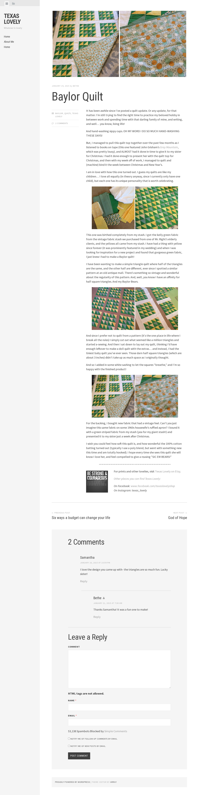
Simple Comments (115, 731)
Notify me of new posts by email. (88, 746)
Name (72, 700)
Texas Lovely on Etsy (167, 471)
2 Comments (61, 123)
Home (7, 36)
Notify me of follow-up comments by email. (94, 738)
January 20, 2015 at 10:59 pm (95, 562)
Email (72, 715)
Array (113, 782)
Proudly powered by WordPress (72, 782)
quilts (67, 113)
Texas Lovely (12, 19)
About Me (9, 41)
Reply (83, 581)
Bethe (76, 86)
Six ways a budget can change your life (81, 515)
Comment (74, 646)
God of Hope (177, 515)
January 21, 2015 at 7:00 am (107, 603)
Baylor (59, 113)
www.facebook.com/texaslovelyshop (153, 486)
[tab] (6, 3)
